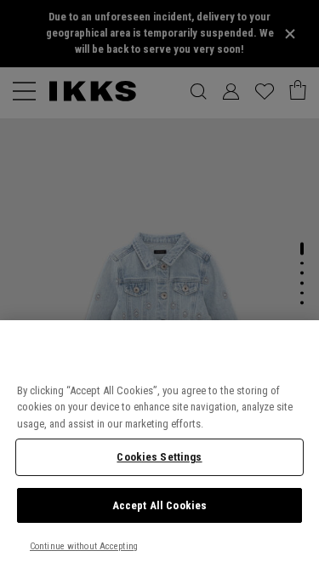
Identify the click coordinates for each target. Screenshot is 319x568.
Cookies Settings (159, 456)
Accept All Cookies (159, 505)
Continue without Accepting (84, 546)
